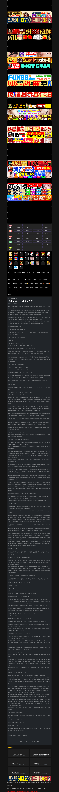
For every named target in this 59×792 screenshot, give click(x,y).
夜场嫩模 (34, 279)
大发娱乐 (9, 283)
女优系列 (27, 235)
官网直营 (24, 272)
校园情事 (27, 246)
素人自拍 (46, 227)
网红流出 (37, 233)
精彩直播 (39, 276)
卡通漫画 (18, 241)
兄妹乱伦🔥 (22, 290)
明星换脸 (27, 238)
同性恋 (47, 244)
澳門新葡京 (15, 283)
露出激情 (27, 241)
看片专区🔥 (28, 290)
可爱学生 (37, 235)
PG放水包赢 (29, 276)
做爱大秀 (36, 287)
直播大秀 (41, 287)
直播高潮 (34, 276)
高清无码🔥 (38, 290)
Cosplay (37, 227)
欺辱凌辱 (18, 233)
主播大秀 (9, 279)
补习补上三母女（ (16, 763)
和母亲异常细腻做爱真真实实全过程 (41, 754)
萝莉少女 (46, 224)
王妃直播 (14, 279)
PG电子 (33, 272)
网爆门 (47, 241)
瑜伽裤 (37, 238)
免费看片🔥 (26, 283)
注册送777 (43, 272)
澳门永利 (28, 272)
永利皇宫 (20, 283)
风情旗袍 (18, 238)
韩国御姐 (27, 230)
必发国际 (39, 279)
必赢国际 (18, 276)
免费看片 (32, 287)
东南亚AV (46, 230)
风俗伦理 (46, 246)
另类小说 (18, 249)
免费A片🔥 (16, 290)
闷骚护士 (46, 238)
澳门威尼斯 (47, 287)
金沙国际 (20, 287)
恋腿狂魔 (46, 235)
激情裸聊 (36, 283)
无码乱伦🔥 (48, 283)
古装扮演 (18, 235)
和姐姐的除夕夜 (37, 763)
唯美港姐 (37, 230)
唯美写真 (37, 241)
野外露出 (46, 233)
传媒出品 (18, 244)
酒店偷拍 (48, 276)
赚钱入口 (33, 290)
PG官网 (14, 272)
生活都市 (18, 246)
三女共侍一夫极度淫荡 (17, 754)
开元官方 (9, 287)
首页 (9, 298)
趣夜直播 (29, 279)
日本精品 (27, 227)
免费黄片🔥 (42, 283)
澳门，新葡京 (26, 287)
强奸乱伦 (27, 224)
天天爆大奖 (15, 287)
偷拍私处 (24, 279)
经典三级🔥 (10, 290)
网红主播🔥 (10, 294)
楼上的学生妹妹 (15, 772)
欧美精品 (37, 224)
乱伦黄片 (19, 279)
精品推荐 (18, 224)
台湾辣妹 (18, 230)
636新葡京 (31, 283)
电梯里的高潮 (37, 772)
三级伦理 (18, 227)
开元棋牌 (19, 272)
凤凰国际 (23, 276)
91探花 (28, 233)
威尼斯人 (9, 272)
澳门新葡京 (45, 279)
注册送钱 (38, 272)
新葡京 (9, 276)
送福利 (48, 272)
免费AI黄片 (44, 290)
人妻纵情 (37, 246)
